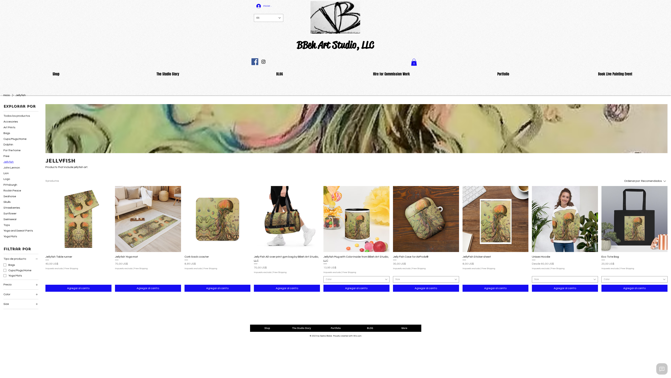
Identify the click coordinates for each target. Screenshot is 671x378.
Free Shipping (71, 268)
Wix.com (357, 336)
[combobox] (356, 279)
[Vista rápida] (78, 219)
